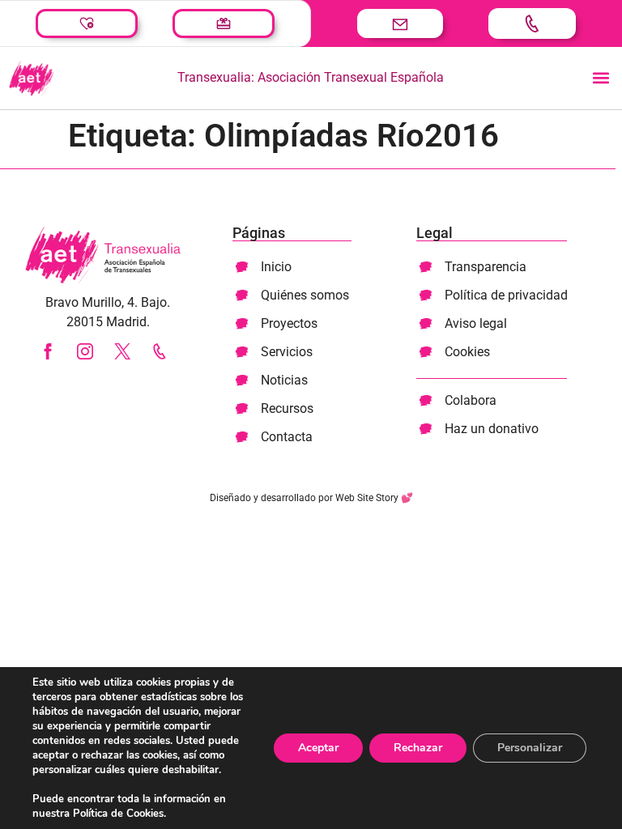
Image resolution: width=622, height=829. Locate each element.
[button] (600, 78)
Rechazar (418, 747)
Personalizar (529, 747)
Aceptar (318, 747)
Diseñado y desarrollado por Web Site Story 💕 (311, 498)
